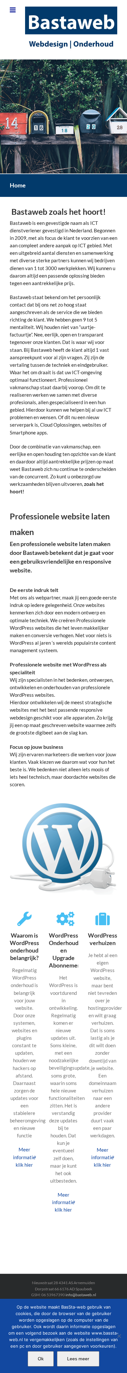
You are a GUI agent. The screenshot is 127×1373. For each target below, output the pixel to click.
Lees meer (78, 1358)
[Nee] (119, 1336)
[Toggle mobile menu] (13, 10)
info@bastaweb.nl (80, 1294)
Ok (41, 1358)
